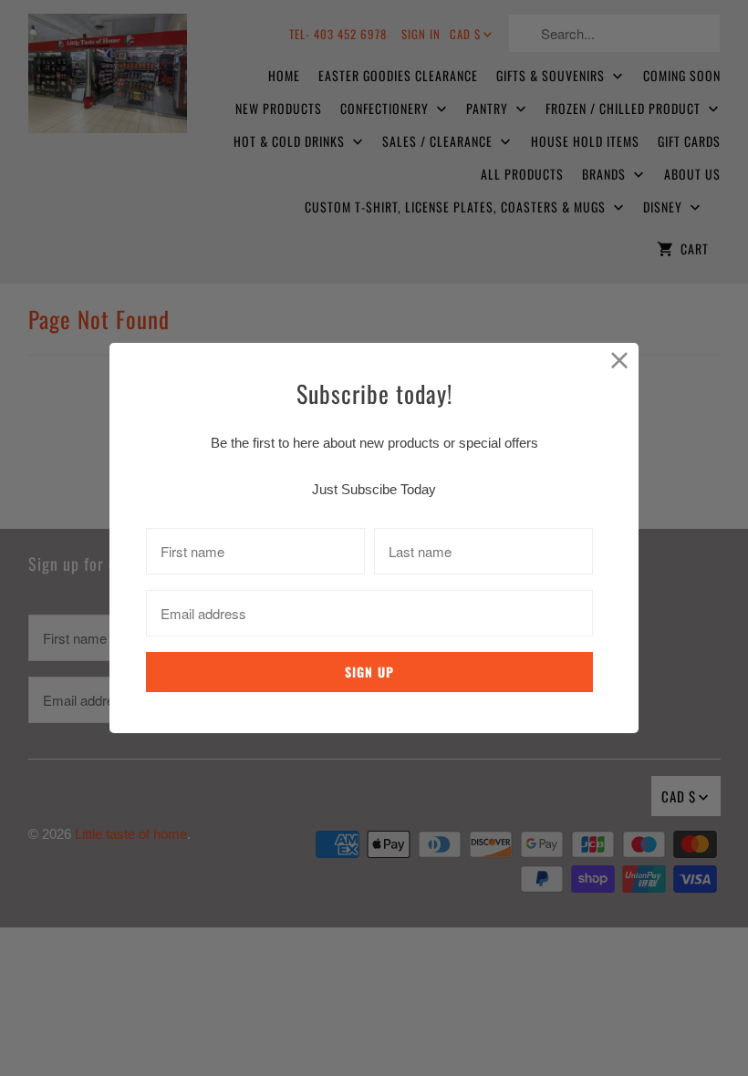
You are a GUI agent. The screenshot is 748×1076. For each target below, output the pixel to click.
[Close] (620, 362)
